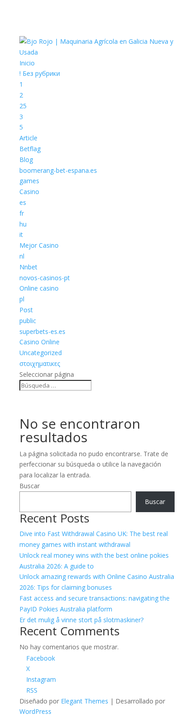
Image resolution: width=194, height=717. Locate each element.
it (21, 234)
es (22, 202)
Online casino (39, 288)
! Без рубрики (39, 73)
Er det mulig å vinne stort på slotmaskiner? (81, 619)
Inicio (27, 63)
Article (28, 138)
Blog (26, 159)
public (27, 320)
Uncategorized (40, 352)
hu (23, 224)
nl (21, 256)
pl (21, 299)
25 (23, 106)
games (29, 180)
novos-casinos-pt (44, 277)
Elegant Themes (84, 701)
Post (26, 309)
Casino (29, 191)
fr (21, 213)
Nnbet (28, 267)
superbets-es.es (42, 331)
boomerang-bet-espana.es (58, 170)
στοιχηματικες (39, 363)
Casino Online (39, 342)
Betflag (30, 148)
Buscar (29, 485)
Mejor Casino (39, 245)
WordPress (35, 711)
